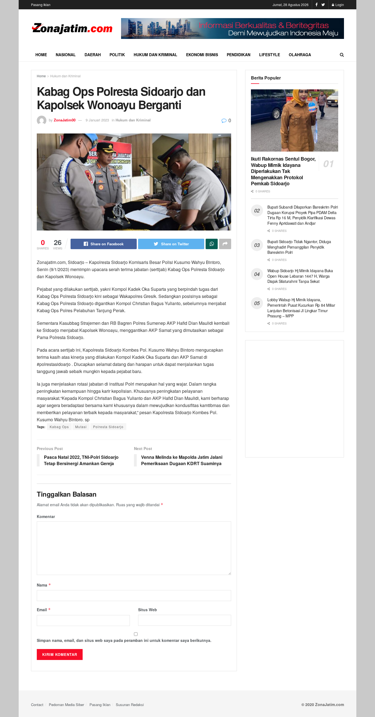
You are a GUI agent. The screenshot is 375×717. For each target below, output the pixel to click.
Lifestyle (269, 54)
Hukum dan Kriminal (155, 54)
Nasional (66, 54)
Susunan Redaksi (130, 704)
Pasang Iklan (41, 4)
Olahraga (300, 54)
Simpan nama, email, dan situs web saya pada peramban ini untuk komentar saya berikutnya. (124, 640)
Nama (44, 585)
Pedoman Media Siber (66, 704)
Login (339, 4)
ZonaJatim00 (64, 120)
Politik (117, 54)
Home (41, 54)
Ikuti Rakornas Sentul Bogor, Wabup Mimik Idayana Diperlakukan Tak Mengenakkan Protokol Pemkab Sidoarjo (283, 171)
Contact (37, 704)
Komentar (46, 516)
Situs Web (147, 609)
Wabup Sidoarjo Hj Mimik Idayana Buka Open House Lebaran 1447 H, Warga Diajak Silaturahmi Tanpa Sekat (300, 276)
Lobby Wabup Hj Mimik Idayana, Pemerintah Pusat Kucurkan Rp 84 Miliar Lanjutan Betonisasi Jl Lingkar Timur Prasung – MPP (301, 307)
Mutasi (81, 426)
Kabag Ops (59, 426)
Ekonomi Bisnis (202, 54)
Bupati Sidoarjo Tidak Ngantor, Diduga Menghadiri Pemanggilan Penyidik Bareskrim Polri (299, 247)
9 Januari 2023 (97, 120)
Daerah (93, 54)
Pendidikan (238, 54)
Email (44, 609)
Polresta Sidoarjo (108, 426)
